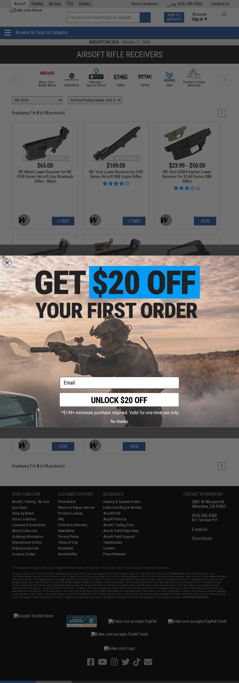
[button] (119, 404)
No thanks (119, 421)
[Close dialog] (7, 263)
